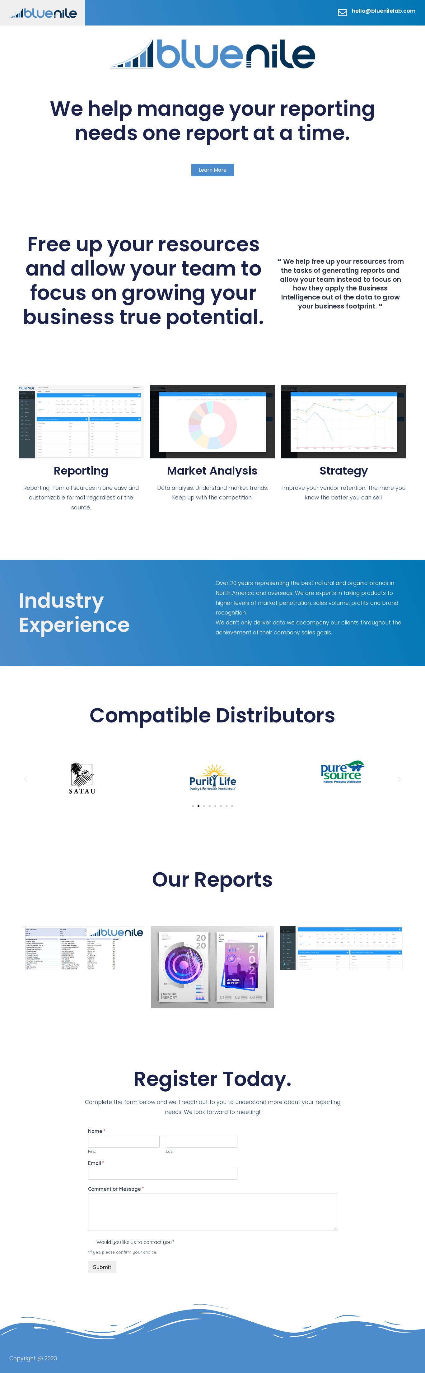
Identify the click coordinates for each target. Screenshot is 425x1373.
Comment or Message (116, 1189)
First (92, 1151)
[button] (26, 779)
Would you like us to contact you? (135, 1242)
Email (96, 1163)
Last (170, 1151)
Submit (102, 1267)
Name (96, 1131)
